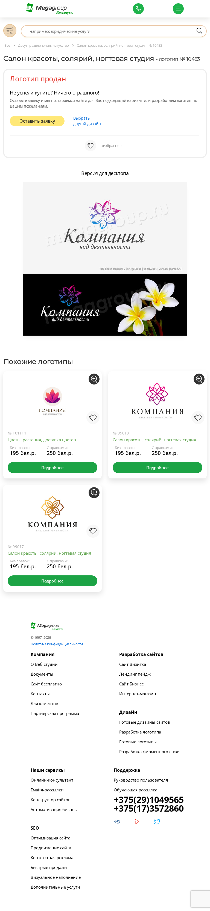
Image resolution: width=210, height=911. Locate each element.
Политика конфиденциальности (57, 643)
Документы (42, 674)
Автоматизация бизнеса (54, 809)
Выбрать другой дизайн (87, 121)
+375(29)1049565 (149, 799)
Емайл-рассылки (47, 789)
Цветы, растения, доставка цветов (42, 439)
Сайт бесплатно (46, 684)
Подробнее (52, 467)
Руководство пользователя (141, 780)
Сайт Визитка (132, 664)
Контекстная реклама (52, 857)
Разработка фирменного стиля (149, 751)
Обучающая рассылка (135, 789)
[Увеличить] (94, 379)
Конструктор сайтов (51, 799)
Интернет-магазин (137, 693)
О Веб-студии (44, 664)
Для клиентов (44, 703)
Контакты (40, 693)
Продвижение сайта (51, 847)
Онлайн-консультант (52, 780)
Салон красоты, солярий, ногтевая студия (154, 439)
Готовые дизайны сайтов (144, 722)
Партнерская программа (55, 713)
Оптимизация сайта (50, 838)
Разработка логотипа (140, 732)
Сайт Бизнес (131, 684)
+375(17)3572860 (149, 808)
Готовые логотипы (138, 741)
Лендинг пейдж (135, 674)
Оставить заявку (37, 121)
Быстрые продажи (49, 867)
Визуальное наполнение (56, 877)
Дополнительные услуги (55, 887)
